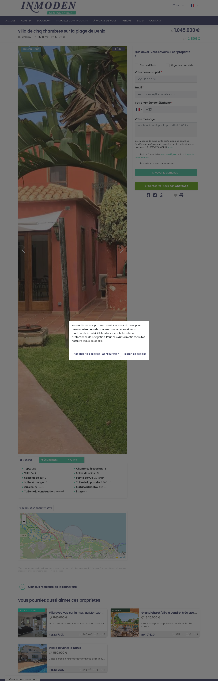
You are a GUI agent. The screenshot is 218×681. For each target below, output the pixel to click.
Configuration (110, 354)
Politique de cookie (91, 341)
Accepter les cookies (87, 354)
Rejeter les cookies (134, 354)
